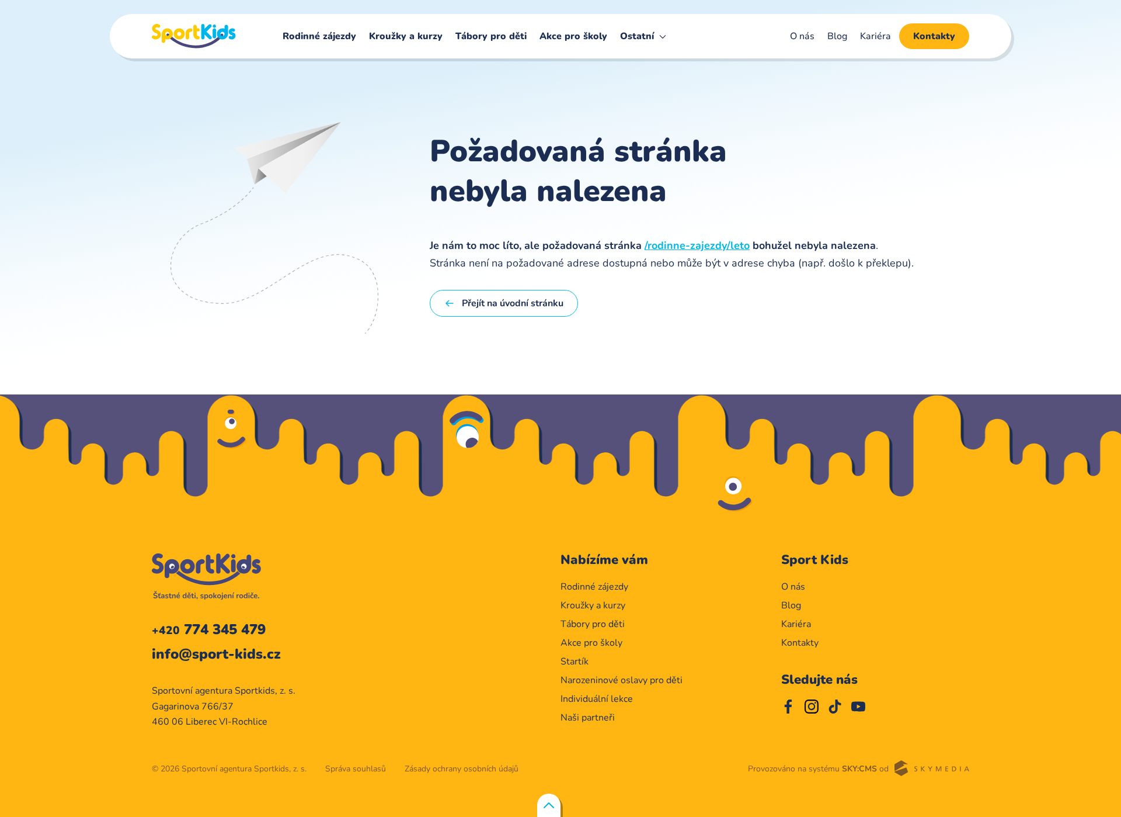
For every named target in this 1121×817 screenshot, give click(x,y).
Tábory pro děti (491, 36)
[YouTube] (858, 707)
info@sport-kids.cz (216, 654)
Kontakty (934, 36)
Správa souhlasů (355, 768)
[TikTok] (835, 707)
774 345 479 (209, 629)
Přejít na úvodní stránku (512, 303)
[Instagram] (812, 707)
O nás (802, 36)
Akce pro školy (573, 36)
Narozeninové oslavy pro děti (621, 680)
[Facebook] (788, 707)
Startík (574, 661)
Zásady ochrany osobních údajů (461, 768)
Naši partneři (587, 717)
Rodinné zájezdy (319, 36)
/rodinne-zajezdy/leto (697, 245)
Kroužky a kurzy (406, 36)
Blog (837, 36)
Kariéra (875, 36)
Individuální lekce (596, 699)
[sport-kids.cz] (194, 36)
